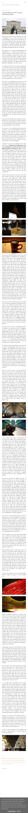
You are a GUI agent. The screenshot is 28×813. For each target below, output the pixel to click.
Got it (19, 811)
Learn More (11, 811)
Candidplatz (12, 758)
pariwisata (16, 760)
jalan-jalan (4, 760)
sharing (3, 762)
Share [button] (3, 756)
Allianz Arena (7, 758)
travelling (23, 762)
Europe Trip (17, 758)
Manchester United (6, 339)
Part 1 (9, 52)
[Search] (25, 2)
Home (3, 4)
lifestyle (7, 760)
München (11, 760)
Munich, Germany (9, 763)
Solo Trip (7, 762)
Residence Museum (21, 760)
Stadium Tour (11, 762)
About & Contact (10, 4)
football (21, 758)
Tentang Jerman (18, 762)
